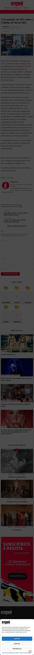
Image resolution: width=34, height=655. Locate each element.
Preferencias (17, 649)
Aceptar (17, 639)
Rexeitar (17, 644)
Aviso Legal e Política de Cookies (10, 652)
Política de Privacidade (25, 652)
